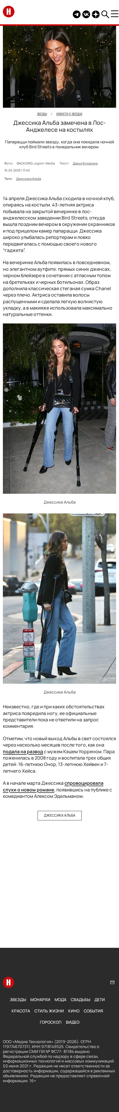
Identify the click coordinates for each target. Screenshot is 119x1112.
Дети (99, 999)
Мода (60, 999)
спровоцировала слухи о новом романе (53, 786)
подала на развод (23, 751)
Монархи (40, 999)
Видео (72, 1022)
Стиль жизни (49, 1011)
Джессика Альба (28, 178)
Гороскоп (51, 1022)
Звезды (18, 999)
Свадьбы (80, 999)
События (93, 1011)
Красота (21, 1011)
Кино (73, 1011)
